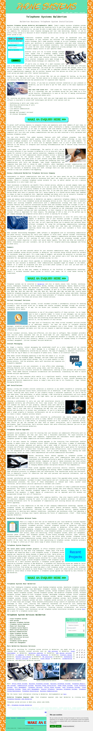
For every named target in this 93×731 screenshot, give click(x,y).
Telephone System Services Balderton (26, 615)
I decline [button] (58, 726)
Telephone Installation (30, 691)
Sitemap (8, 718)
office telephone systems (58, 532)
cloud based (27, 67)
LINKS (66, 12)
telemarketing (67, 658)
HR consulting (47, 657)
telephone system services (38, 649)
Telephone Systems (21, 718)
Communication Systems (25, 685)
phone (48, 542)
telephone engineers (22, 293)
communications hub (43, 132)
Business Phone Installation (45, 685)
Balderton (41, 284)
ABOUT (71, 12)
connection (71, 98)
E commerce (20, 655)
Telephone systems (13, 284)
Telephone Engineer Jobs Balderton (19, 699)
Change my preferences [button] (68, 726)
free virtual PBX (42, 76)
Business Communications (48, 691)
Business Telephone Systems (39, 683)
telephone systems (79, 25)
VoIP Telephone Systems (71, 687)
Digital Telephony (48, 689)
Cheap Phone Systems (65, 685)
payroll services (22, 658)
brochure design (66, 655)
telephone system (27, 611)
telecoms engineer (79, 521)
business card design (23, 657)
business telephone (29, 180)
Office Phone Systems (19, 683)
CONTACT (76, 12)
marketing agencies (36, 653)
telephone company (31, 48)
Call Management (20, 687)
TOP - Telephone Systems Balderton (19, 705)
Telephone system (13, 433)
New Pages (13, 718)
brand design (45, 658)
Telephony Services (35, 687)
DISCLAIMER (82, 12)
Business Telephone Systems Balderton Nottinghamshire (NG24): (30, 25)
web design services (64, 653)
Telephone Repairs (78, 683)
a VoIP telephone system (39, 552)
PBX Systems (11, 685)
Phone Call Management (30, 689)
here (83, 609)
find (12, 587)
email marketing (42, 655)
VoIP (59, 85)
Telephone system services (53, 600)
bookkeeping (68, 657)
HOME (63, 12)
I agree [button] (52, 726)
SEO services (53, 651)
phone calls (46, 95)
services (37, 660)
